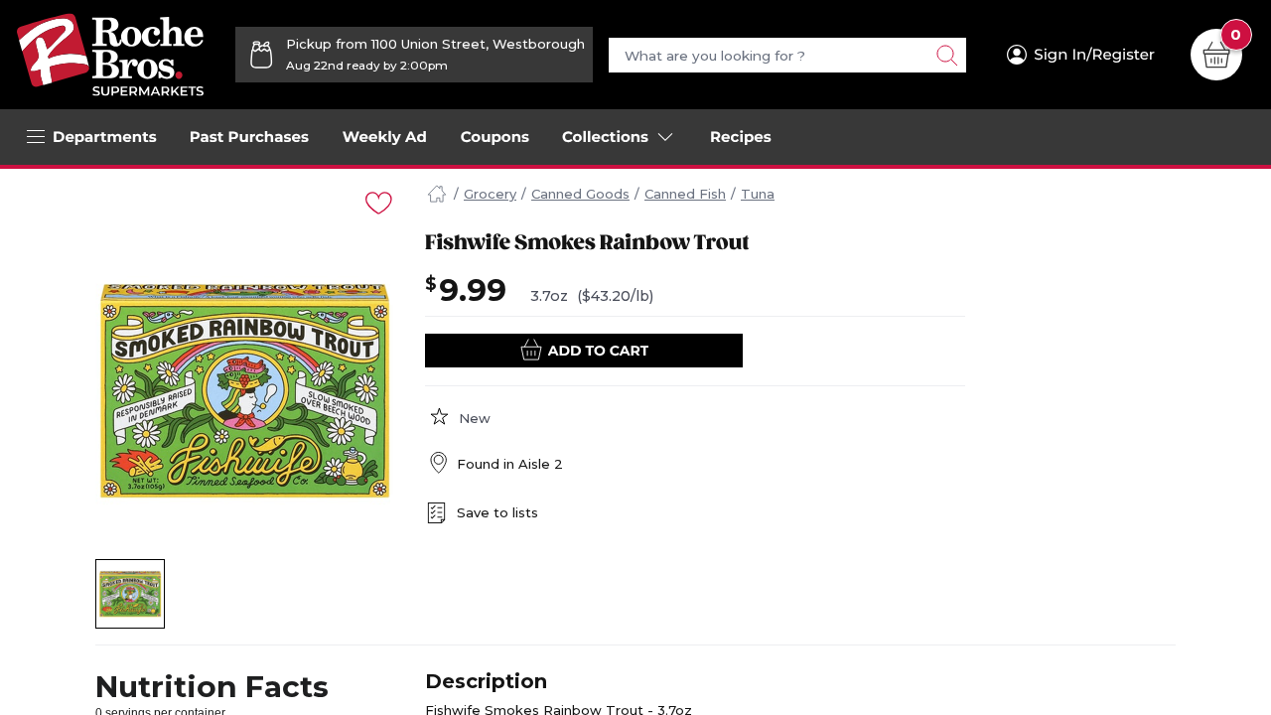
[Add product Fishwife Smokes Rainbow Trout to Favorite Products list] (377, 201)
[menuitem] (249, 137)
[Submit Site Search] (946, 55)
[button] (130, 594)
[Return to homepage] (110, 54)
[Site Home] (437, 195)
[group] (244, 390)
